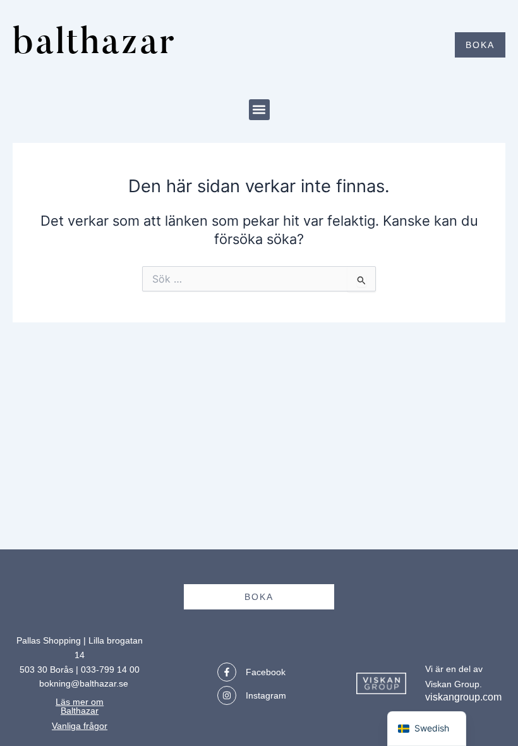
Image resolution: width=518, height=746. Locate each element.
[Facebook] (226, 672)
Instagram (266, 695)
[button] (259, 109)
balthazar (94, 45)
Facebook (266, 672)
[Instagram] (226, 695)
